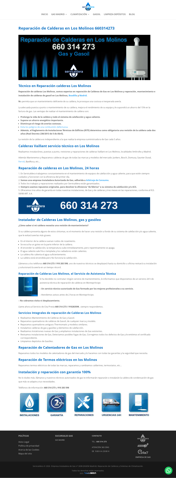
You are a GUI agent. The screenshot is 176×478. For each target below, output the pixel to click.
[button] (168, 470)
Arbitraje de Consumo (97, 180)
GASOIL (96, 14)
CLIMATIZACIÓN (78, 14)
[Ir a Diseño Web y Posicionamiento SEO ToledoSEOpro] (90, 473)
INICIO (44, 14)
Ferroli (21, 161)
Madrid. (83, 95)
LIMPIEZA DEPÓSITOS (115, 14)
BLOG (132, 14)
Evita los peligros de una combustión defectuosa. (44, 127)
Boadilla (73, 95)
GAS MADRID (58, 14)
